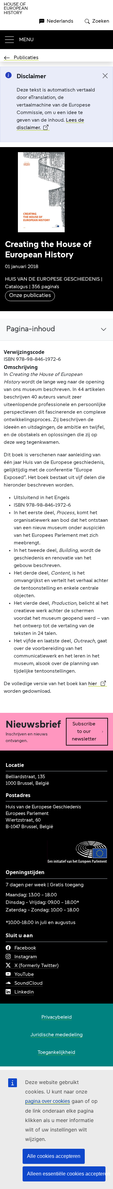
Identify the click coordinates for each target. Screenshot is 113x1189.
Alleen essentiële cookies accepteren (66, 1173)
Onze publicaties (30, 296)
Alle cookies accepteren (53, 1156)
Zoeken (100, 21)
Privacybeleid (56, 1017)
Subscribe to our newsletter (84, 732)
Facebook (25, 948)
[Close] (105, 76)
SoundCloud (28, 983)
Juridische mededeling (56, 1035)
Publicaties (26, 57)
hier (93, 683)
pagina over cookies (47, 1101)
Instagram (25, 957)
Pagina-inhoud (30, 329)
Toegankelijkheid (56, 1052)
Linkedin (24, 992)
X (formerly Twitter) (36, 965)
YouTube (24, 974)
